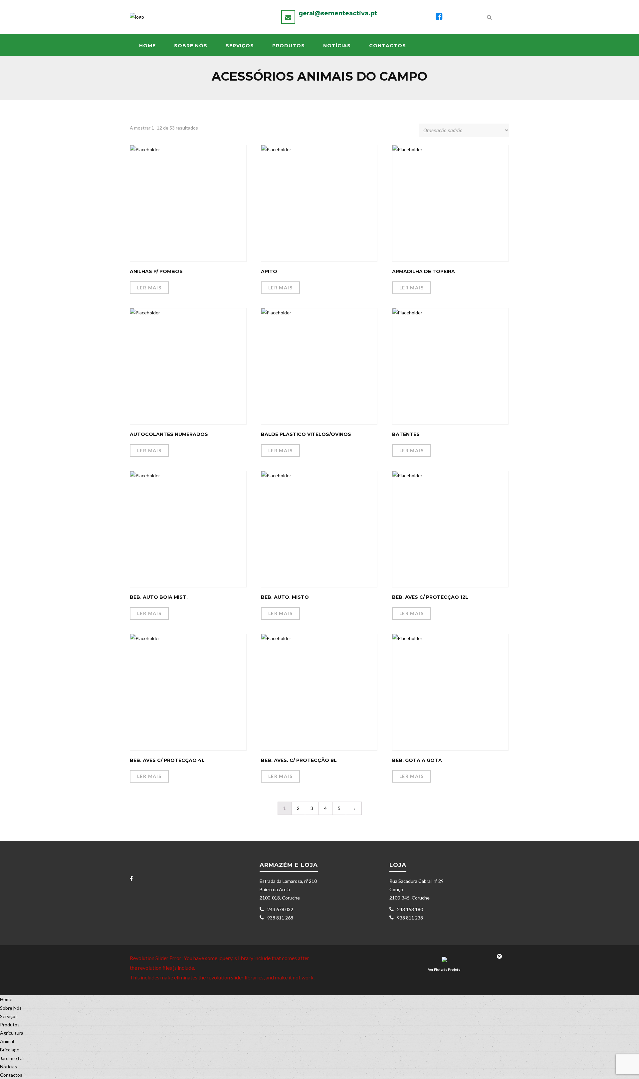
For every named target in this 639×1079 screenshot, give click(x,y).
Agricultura (11, 1033)
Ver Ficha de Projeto (444, 969)
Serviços (240, 46)
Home (147, 46)
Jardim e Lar (12, 1058)
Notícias (337, 46)
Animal (7, 1041)
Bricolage (9, 1049)
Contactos (387, 46)
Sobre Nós (190, 46)
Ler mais (149, 287)
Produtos (288, 46)
